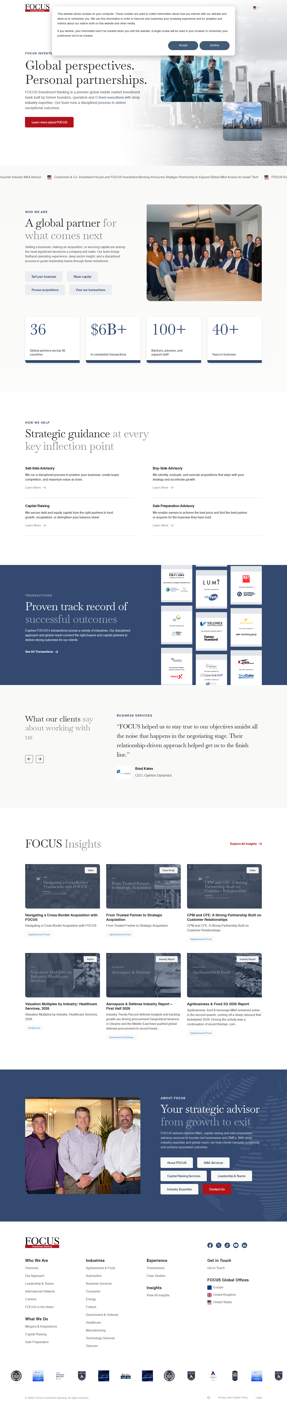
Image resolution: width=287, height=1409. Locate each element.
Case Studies (156, 1276)
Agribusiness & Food (100, 1268)
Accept (183, 45)
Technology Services (100, 1338)
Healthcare (93, 1322)
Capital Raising (36, 1334)
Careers (30, 1299)
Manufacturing (96, 1330)
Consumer (93, 1291)
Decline (214, 45)
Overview (31, 1268)
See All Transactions (39, 651)
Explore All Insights (243, 843)
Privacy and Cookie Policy (233, 1398)
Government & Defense (102, 1315)
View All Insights (158, 1295)
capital (105, 247)
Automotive (94, 1276)
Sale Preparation (37, 1342)
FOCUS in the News (39, 1307)
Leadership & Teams (39, 1283)
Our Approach (34, 1276)
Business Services (99, 1283)
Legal (259, 1398)
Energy (91, 1299)
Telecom (92, 1346)
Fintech (91, 1307)
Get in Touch (216, 1268)
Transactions (155, 1268)
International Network (40, 1291)
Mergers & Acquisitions (41, 1326)
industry (31, 103)
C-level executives (109, 97)
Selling (30, 247)
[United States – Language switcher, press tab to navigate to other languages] (256, 7)
